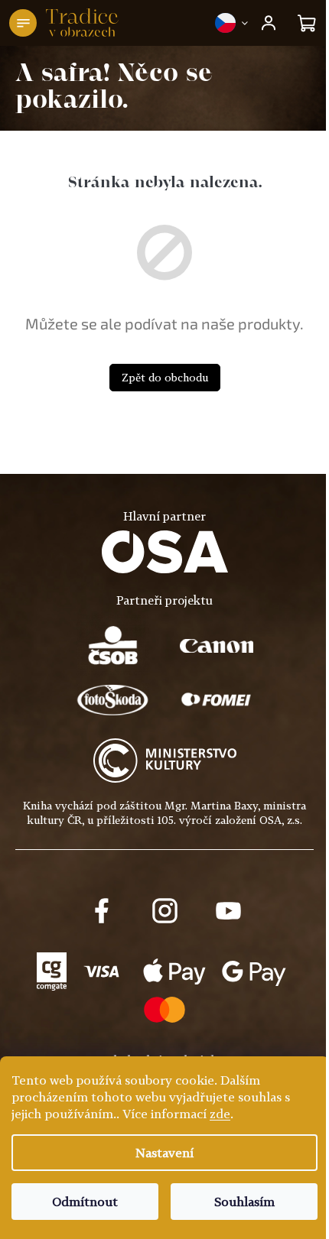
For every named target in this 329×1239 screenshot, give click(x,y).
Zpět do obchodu (165, 377)
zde (220, 1113)
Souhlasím (244, 1201)
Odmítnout (85, 1201)
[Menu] (23, 23)
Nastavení (164, 1152)
